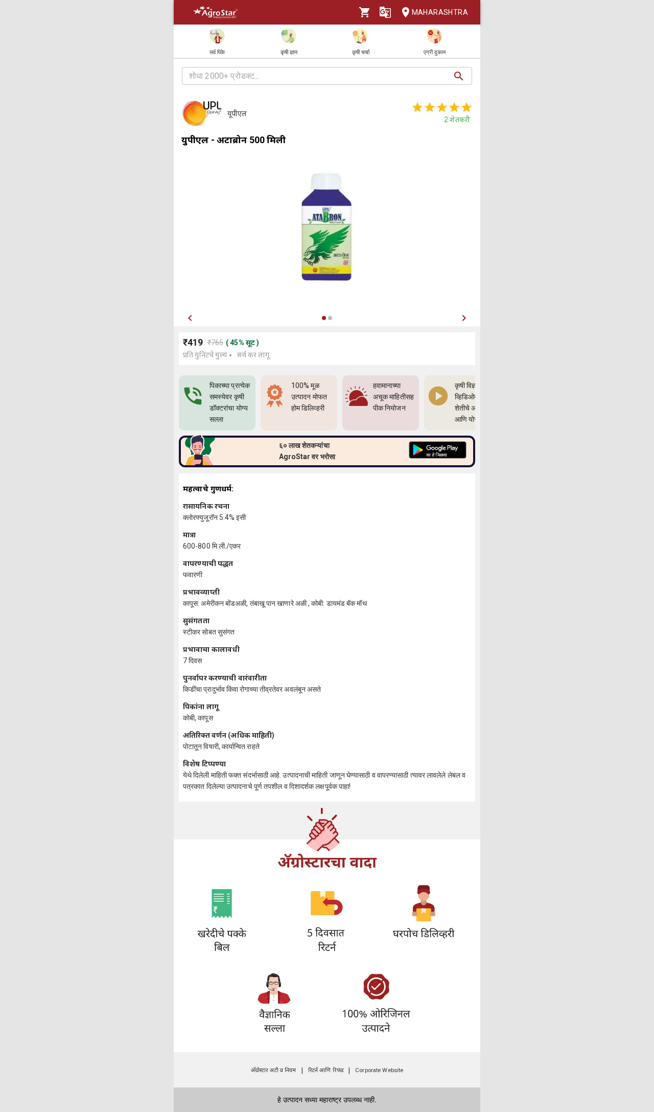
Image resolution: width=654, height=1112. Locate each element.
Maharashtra (440, 12)
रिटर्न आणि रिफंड (325, 1070)
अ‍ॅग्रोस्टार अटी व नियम (273, 1070)
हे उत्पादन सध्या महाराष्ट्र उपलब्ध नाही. (327, 1100)
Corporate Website (379, 1070)
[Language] (385, 12)
